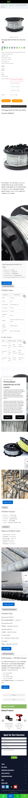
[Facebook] (3, 787)
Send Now (15, 757)
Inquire (7, 100)
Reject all (7, 417)
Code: (2, 74)
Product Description (7, 106)
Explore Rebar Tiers (8, 604)
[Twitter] (11, 787)
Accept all (20, 417)
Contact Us (5, 687)
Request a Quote (6, 283)
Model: (3, 66)
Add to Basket (17, 100)
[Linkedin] (7, 787)
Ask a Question (6, 648)
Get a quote (16, 680)
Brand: (3, 70)
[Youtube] (15, 787)
